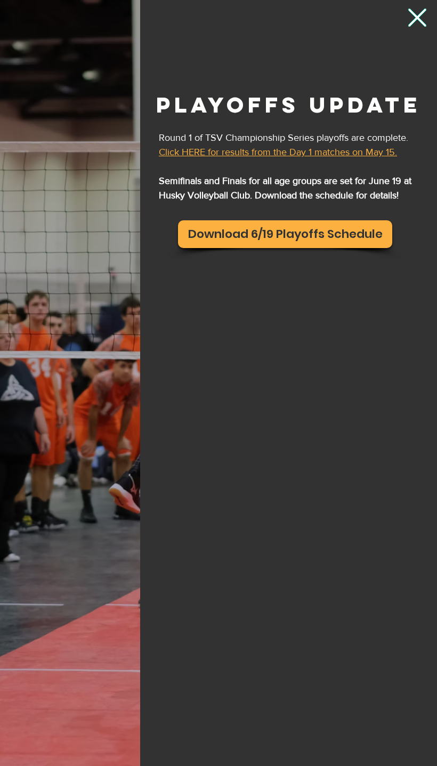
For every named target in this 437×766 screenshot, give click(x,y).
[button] (417, 18)
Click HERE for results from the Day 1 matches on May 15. (278, 152)
